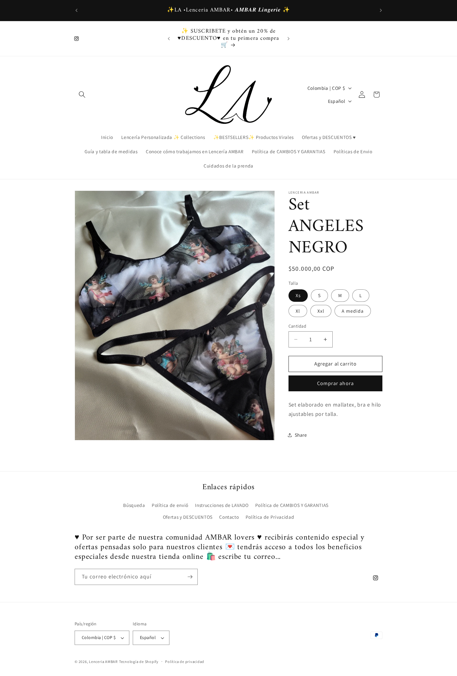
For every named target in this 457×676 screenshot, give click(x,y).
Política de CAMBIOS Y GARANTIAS (292, 505)
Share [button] (301, 435)
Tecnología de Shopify (139, 661)
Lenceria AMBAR (103, 661)
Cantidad (298, 326)
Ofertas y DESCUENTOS (188, 517)
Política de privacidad (184, 661)
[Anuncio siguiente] (381, 10)
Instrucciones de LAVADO (221, 505)
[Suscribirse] (189, 577)
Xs (298, 295)
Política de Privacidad (270, 517)
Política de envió (170, 505)
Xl (298, 311)
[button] (82, 94)
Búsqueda (134, 505)
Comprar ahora (335, 383)
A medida (353, 311)
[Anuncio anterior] (76, 10)
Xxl (320, 311)
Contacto (229, 517)
